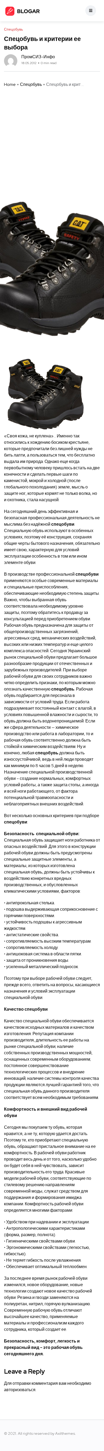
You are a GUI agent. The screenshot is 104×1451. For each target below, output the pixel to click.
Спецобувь (31, 84)
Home (10, 84)
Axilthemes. (65, 1433)
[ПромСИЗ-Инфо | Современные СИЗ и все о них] (22, 10)
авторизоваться (19, 1390)
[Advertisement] (52, 137)
